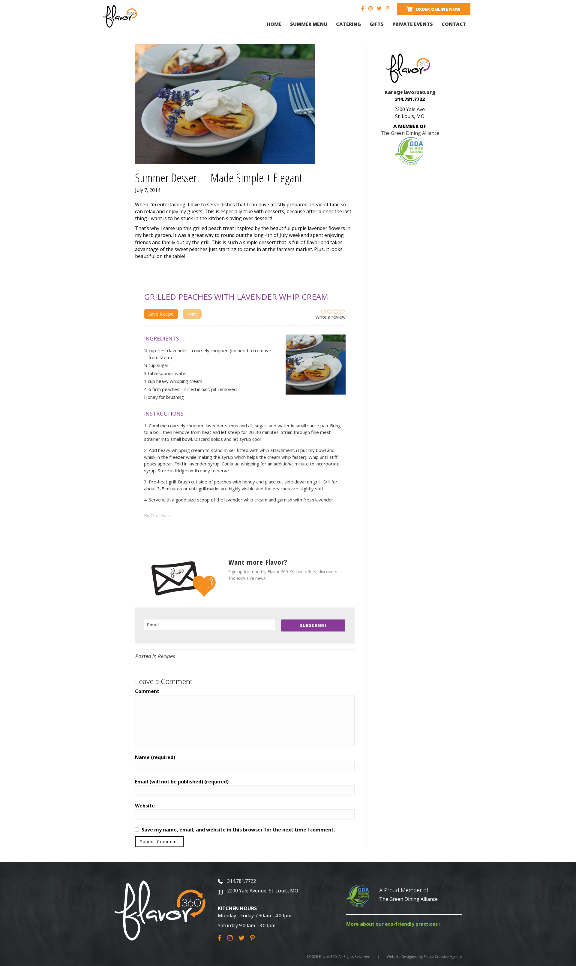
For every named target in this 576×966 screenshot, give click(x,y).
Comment (147, 691)
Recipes (166, 656)
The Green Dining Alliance (408, 899)
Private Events (412, 24)
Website (145, 805)
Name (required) (155, 757)
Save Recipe (161, 314)
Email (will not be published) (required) (182, 781)
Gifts (377, 24)
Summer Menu (308, 24)
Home (274, 24)
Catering (348, 24)
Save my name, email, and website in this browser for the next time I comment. (238, 829)
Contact (454, 24)
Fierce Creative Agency (443, 956)
